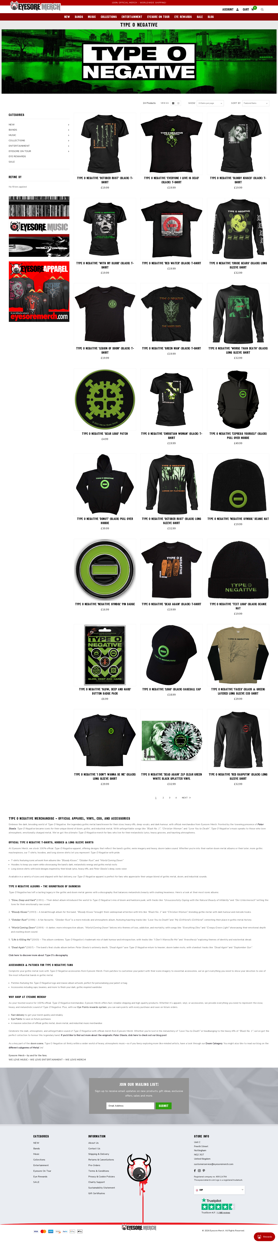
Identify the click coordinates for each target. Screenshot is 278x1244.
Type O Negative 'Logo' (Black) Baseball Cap (171, 689)
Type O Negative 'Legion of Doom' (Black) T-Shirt (105, 350)
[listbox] (255, 103)
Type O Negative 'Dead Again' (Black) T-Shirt (171, 604)
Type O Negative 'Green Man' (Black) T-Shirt (171, 348)
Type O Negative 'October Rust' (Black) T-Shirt (105, 180)
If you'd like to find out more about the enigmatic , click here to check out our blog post (114, 1035)
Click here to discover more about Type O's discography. (38, 955)
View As (165, 103)
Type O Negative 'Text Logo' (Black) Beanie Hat (238, 606)
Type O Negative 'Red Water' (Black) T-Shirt (171, 263)
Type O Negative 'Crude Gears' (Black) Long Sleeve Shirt (238, 265)
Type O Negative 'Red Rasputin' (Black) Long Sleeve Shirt (238, 776)
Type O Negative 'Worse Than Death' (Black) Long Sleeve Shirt (238, 350)
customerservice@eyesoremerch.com (213, 1164)
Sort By (236, 103)
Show (191, 103)
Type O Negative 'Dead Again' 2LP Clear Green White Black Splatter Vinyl (171, 776)
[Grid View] (173, 103)
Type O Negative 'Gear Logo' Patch (105, 433)
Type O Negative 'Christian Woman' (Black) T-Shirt (171, 435)
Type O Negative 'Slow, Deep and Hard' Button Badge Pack (105, 691)
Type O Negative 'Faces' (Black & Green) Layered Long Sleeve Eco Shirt (238, 691)
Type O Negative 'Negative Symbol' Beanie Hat (238, 519)
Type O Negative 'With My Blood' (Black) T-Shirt (104, 265)
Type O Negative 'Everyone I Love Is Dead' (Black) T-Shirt (171, 180)
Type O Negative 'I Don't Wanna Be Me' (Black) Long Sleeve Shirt (105, 776)
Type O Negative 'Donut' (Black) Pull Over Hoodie (105, 521)
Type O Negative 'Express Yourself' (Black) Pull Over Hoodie (238, 435)
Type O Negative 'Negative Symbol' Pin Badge (105, 604)
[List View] (178, 103)
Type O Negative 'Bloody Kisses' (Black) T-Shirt (238, 180)
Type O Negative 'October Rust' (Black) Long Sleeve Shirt (171, 521)
